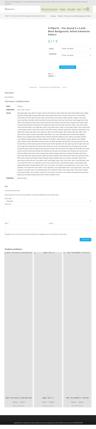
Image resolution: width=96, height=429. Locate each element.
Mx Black (52, 141)
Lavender (60, 129)
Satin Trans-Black (37, 160)
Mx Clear (83, 141)
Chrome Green (39, 118)
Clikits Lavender (68, 118)
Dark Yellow (80, 122)
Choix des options (18, 406)
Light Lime (50, 132)
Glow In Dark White (46, 129)
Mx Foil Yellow (46, 146)
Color (51, 49)
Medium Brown (41, 137)
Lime (57, 134)
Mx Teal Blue (45, 151)
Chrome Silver (58, 118)
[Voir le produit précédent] (86, 25)
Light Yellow (48, 134)
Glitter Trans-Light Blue (35, 127)
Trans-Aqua (51, 165)
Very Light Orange (30, 175)
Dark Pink (33, 122)
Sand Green (82, 158)
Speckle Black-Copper (67, 163)
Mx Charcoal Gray (73, 141)
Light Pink (75, 132)
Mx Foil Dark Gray (32, 144)
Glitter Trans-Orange (66, 127)
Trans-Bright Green (70, 165)
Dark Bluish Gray (44, 120)
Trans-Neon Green (68, 170)
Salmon (68, 158)
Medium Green (63, 137)
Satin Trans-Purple (48, 163)
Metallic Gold (76, 139)
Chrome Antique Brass (69, 115)
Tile (55, 76)
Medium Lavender (74, 137)
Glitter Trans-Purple (80, 127)
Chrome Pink (49, 118)
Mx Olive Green (60, 148)
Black (62, 113)
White (42, 175)
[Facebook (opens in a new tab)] (90, 3)
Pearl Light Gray (44, 156)
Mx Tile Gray (81, 151)
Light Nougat (59, 132)
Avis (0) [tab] (65, 87)
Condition (52, 54)
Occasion (24, 178)
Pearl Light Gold (33, 156)
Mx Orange (69, 148)
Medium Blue (31, 137)
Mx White (24, 153)
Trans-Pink (42, 172)
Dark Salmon (55, 122)
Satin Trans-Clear (65, 160)
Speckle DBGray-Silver (37, 165)
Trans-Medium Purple (55, 170)
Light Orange (67, 132)
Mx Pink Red (31, 151)
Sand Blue (75, 158)
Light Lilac (43, 132)
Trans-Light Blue (48, 167)
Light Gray (29, 132)
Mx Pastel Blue (78, 148)
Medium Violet (55, 139)
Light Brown (21, 132)
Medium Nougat (26, 139)
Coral (80, 118)
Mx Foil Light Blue (56, 144)
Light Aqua (67, 129)
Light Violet (40, 134)
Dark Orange (26, 122)
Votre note (8, 198)
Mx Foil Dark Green (44, 144)
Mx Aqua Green (44, 141)
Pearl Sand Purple (65, 156)
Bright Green (80, 113)
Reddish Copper (48, 158)
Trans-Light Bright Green (62, 167)
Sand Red (29, 160)
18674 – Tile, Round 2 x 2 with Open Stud (19, 398)
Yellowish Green (54, 175)
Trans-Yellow (66, 172)
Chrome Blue (21, 118)
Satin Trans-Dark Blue (78, 160)
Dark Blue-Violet (33, 120)
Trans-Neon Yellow (23, 172)
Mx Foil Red (28, 146)
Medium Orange (37, 139)
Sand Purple (21, 160)
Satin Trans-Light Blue (35, 163)
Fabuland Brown (28, 125)
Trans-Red (58, 172)
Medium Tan (47, 139)
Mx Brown (59, 141)
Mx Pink (24, 151)
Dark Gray (61, 120)
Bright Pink (53, 115)
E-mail (51, 223)
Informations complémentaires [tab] (49, 87)
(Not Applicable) (22, 113)
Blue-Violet (71, 113)
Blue (66, 113)
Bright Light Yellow (43, 115)
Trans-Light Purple (28, 170)
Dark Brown (54, 120)
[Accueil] (48, 16)
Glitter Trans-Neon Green (51, 127)
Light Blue (75, 129)
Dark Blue (25, 120)
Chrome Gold (30, 118)
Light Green (36, 132)
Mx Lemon (54, 146)
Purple (27, 158)
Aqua (29, 113)
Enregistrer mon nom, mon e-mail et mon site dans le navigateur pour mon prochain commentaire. (36, 234)
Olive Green (62, 153)
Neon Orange (40, 153)
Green (55, 129)
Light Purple (82, 132)
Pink (23, 158)
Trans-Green (39, 167)
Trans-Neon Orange (81, 170)
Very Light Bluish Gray (78, 172)
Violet (38, 175)
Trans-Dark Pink (29, 167)
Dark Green (68, 120)
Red (31, 158)
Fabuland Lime (38, 125)
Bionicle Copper (37, 113)
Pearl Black (75, 153)
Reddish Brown (37, 158)
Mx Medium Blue (38, 148)
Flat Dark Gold (59, 125)
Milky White (35, 141)
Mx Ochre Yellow (49, 148)
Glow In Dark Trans (34, 129)
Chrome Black (81, 115)
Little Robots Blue (65, 134)
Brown (59, 115)
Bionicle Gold (47, 113)
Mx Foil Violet (37, 146)
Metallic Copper (66, 139)
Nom (7, 223)
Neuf (18, 178)
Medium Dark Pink (52, 137)
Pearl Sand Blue (54, 156)
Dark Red (48, 122)
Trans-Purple (50, 172)
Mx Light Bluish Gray (65, 146)
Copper (76, 118)
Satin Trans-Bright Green (52, 160)
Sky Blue (57, 163)
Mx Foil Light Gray (68, 144)
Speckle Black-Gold (81, 163)
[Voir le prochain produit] (90, 25)
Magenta (82, 134)
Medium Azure (22, 137)
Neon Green (32, 153)
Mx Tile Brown (72, 151)
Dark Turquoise (71, 122)
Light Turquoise (31, 134)
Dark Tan (63, 122)
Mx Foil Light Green (80, 144)
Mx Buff (65, 141)
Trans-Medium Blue (41, 170)
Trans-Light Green (76, 167)
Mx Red (38, 151)
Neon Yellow (49, 153)
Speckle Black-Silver (23, 165)
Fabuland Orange (49, 125)
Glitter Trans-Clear (77, 125)
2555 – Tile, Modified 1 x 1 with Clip (77, 398)
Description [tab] (33, 87)
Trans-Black (59, 165)
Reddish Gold (58, 158)
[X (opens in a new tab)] (88, 3)
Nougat (56, 153)
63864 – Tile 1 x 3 (48, 398)
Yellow (47, 175)
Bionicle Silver (55, 113)
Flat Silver (68, 125)
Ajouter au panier (67, 67)
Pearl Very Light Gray (78, 156)
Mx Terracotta (54, 151)
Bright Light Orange (30, 115)
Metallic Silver (26, 141)
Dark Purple (40, 122)
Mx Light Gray (76, 146)
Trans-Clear (80, 165)
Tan (46, 165)
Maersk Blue (75, 134)
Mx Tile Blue (63, 151)
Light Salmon (21, 134)
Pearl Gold (24, 156)
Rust (64, 158)
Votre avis (8, 204)
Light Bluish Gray (83, 129)
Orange (69, 153)
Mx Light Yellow (27, 148)
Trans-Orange (34, 172)
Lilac (53, 134)
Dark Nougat (77, 120)
